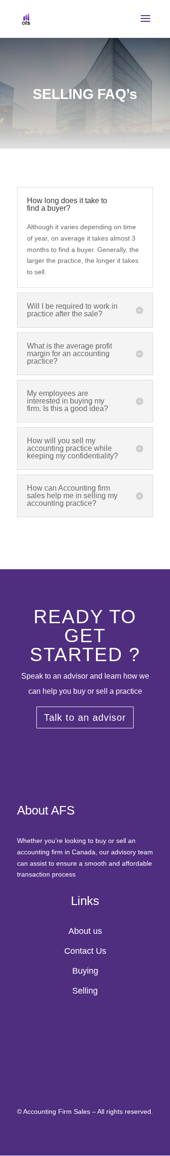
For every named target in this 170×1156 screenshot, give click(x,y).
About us (85, 931)
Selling (85, 990)
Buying (85, 971)
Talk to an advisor (85, 717)
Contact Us (85, 951)
